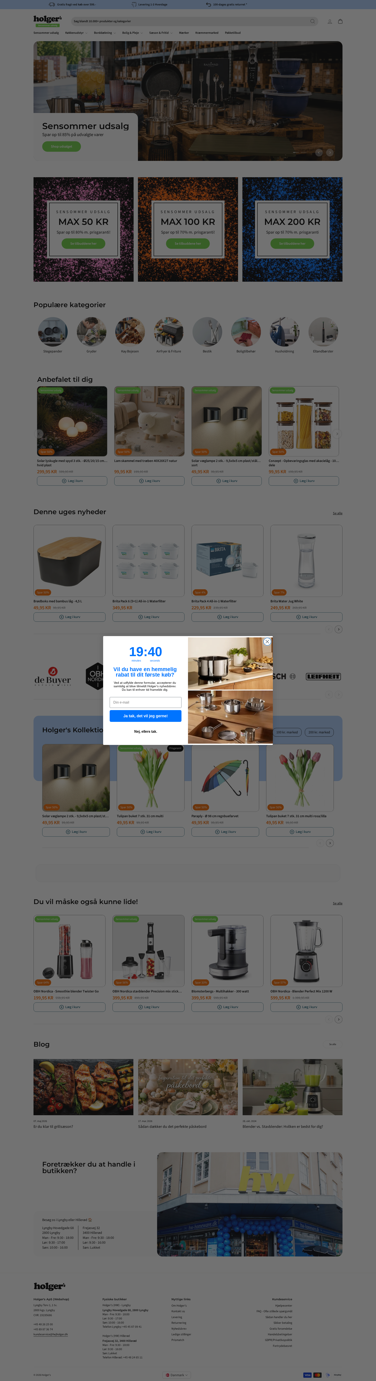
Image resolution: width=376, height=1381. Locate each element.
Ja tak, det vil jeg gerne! (145, 716)
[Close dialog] (267, 641)
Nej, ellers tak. (145, 731)
